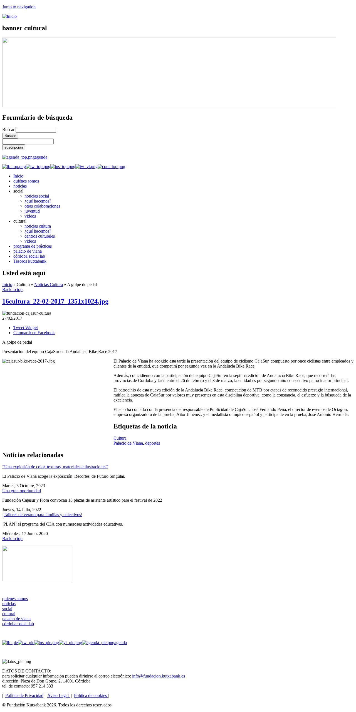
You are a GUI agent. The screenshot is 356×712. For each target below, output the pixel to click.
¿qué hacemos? (37, 201)
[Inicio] (9, 16)
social (7, 608)
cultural (8, 613)
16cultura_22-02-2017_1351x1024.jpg (55, 301)
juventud (32, 211)
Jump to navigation (19, 6)
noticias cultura (37, 226)
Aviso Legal (58, 695)
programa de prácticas (32, 246)
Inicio (18, 176)
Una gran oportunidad (21, 490)
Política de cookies (91, 695)
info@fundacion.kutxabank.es (158, 676)
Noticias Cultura (48, 284)
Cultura (120, 438)
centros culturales (39, 236)
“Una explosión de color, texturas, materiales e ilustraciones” (55, 466)
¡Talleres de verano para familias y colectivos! (42, 514)
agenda (41, 157)
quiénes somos (26, 181)
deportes (152, 443)
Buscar (9, 129)
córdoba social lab (29, 256)
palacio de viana (27, 251)
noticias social (36, 196)
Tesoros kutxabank (29, 261)
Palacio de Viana (128, 443)
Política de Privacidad (24, 695)
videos (30, 216)
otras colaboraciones (42, 206)
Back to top (12, 289)
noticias (20, 186)
